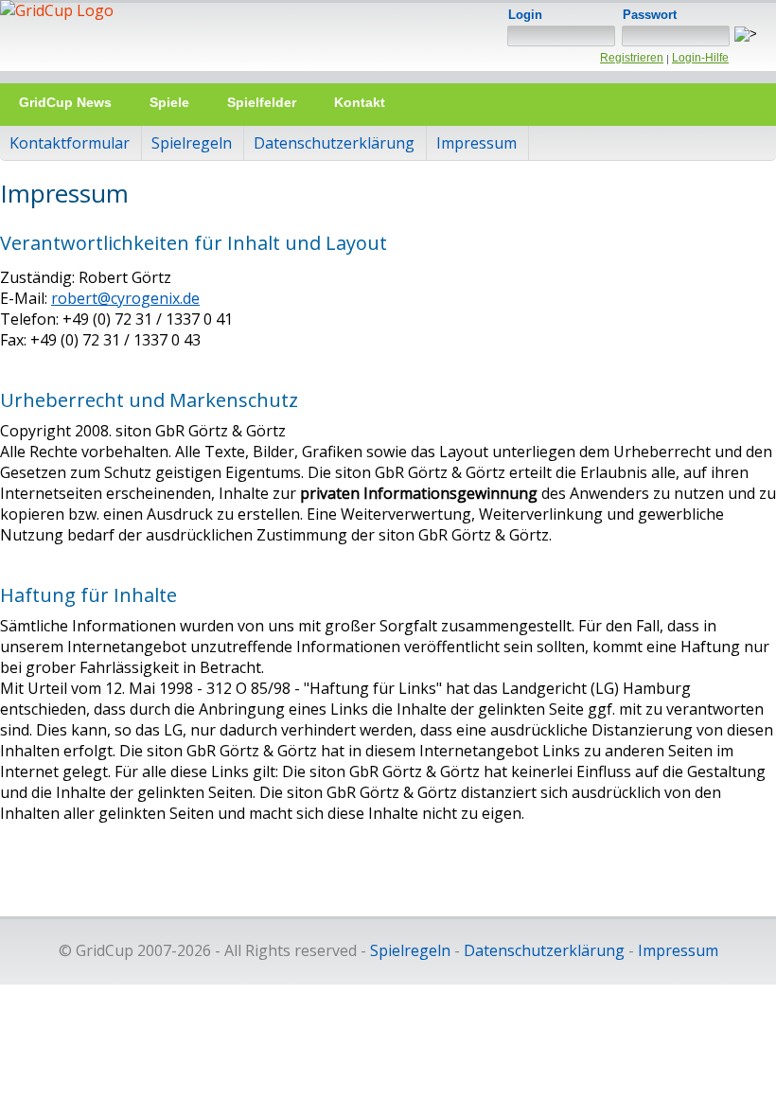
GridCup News (65, 102)
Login (525, 15)
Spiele (169, 102)
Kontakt (359, 102)
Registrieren (631, 57)
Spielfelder (261, 102)
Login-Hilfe (700, 57)
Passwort (650, 15)
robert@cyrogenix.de (125, 298)
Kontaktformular (69, 143)
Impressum (476, 143)
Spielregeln (191, 143)
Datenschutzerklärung (334, 143)
